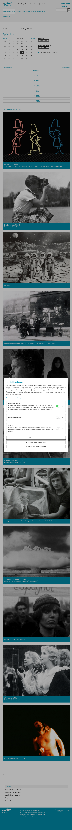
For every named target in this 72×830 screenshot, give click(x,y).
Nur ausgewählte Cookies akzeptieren (36, 442)
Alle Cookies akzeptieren (36, 438)
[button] (62, 406)
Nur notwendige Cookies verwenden (36, 446)
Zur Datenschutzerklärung (13, 398)
